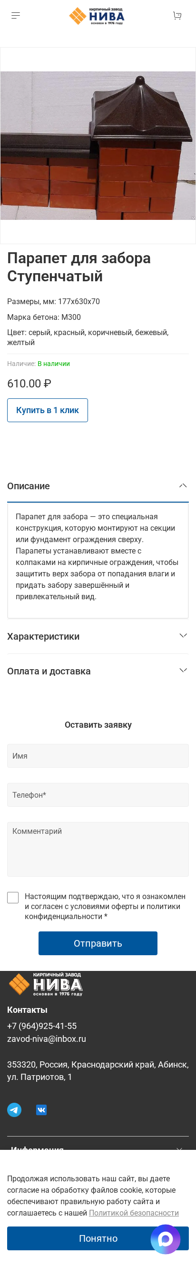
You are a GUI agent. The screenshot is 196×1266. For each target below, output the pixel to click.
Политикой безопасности (134, 1212)
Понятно (98, 1238)
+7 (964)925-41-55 (42, 1026)
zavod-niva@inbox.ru (46, 1039)
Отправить (98, 943)
